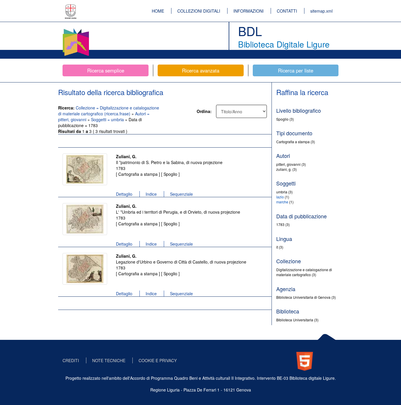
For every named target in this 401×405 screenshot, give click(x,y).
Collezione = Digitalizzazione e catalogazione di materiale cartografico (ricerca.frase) (108, 111)
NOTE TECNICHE (108, 360)
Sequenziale (181, 194)
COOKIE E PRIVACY (158, 360)
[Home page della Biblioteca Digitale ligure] (75, 29)
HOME (158, 11)
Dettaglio (124, 194)
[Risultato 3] (85, 268)
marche (282, 201)
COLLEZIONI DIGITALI (198, 11)
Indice (151, 194)
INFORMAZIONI (248, 11)
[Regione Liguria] (70, 7)
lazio (280, 196)
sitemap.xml (321, 11)
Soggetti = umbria (108, 119)
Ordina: (204, 111)
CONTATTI (287, 11)
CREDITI (71, 360)
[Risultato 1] (85, 169)
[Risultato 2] (85, 219)
